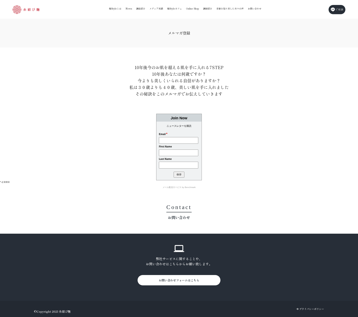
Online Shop (192, 8)
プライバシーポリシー (311, 309)
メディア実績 (156, 8)
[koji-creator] (26, 9)
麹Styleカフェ (174, 8)
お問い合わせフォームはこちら (179, 280)
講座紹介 (140, 8)
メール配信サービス (172, 187)
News (129, 8)
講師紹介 (207, 8)
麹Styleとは (115, 8)
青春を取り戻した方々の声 (230, 8)
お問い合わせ (254, 8)
